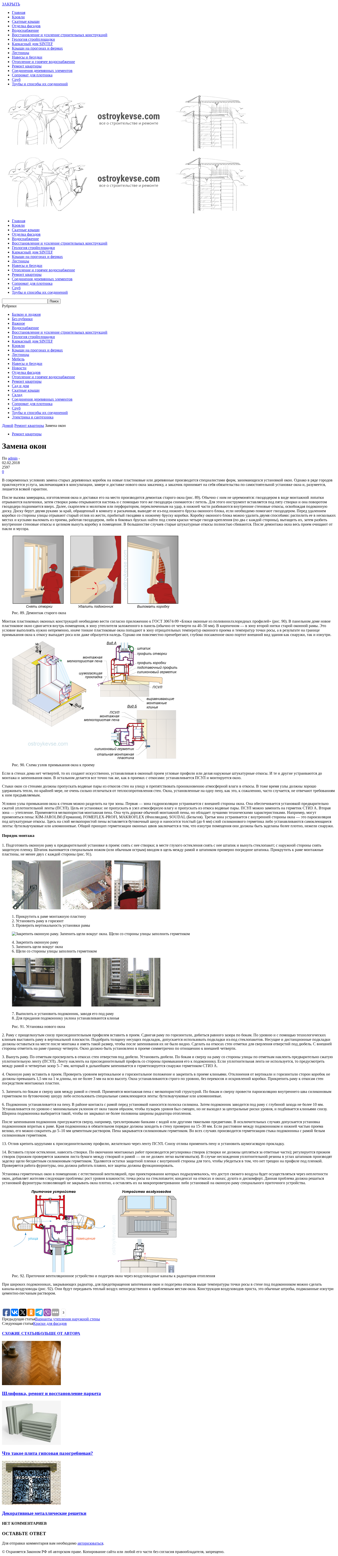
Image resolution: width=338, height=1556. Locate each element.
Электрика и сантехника (32, 417)
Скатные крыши (26, 21)
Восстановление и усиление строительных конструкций (59, 35)
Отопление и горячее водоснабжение (43, 62)
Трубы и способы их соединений (40, 84)
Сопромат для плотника (32, 75)
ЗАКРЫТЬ (11, 4)
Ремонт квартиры (27, 66)
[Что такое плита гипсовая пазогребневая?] (31, 1443)
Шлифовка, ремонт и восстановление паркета (51, 1393)
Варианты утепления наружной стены (67, 1319)
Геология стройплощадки (33, 39)
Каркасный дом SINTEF (32, 44)
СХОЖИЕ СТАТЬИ (20, 1333)
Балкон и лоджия (26, 314)
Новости (19, 368)
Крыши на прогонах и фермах (37, 48)
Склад (17, 395)
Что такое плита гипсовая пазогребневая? (47, 1453)
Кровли (18, 17)
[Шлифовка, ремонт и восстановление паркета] (31, 1384)
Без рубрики (22, 319)
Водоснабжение (25, 30)
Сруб (16, 79)
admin (13, 458)
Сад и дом (20, 386)
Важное (18, 323)
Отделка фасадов (26, 26)
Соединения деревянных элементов (42, 70)
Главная (18, 12)
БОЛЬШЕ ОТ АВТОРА (59, 1333)
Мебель (18, 359)
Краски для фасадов (50, 1323)
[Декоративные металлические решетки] (31, 1503)
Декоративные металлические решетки (44, 1513)
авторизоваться (90, 1543)
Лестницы (20, 53)
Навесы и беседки (27, 57)
